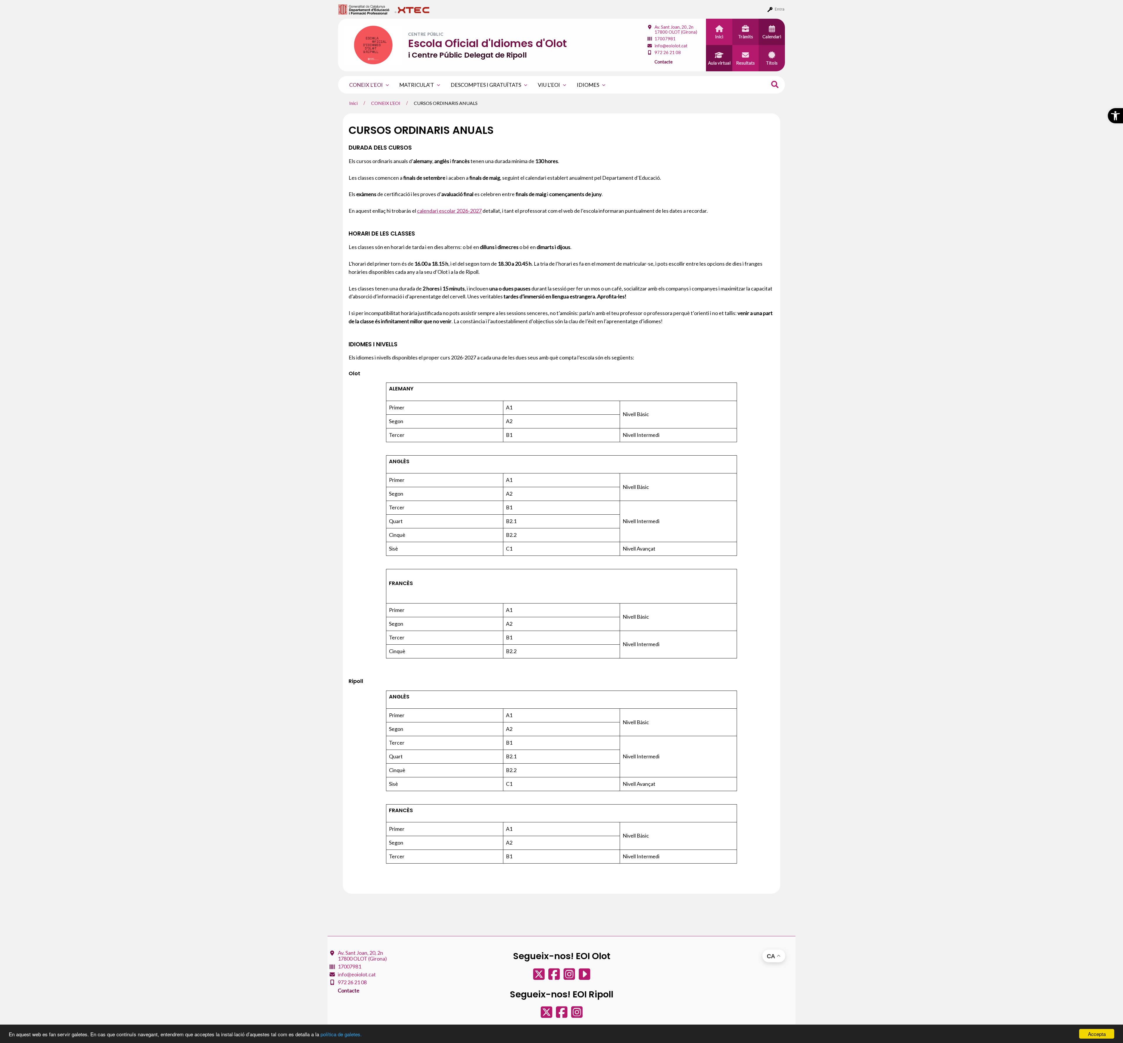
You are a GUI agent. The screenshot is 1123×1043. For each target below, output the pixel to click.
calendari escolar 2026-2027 (449, 210)
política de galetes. (341, 1034)
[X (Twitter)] (539, 977)
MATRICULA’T (416, 85)
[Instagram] (569, 977)
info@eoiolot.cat (671, 45)
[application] (386, 85)
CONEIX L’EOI (366, 85)
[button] (1115, 115)
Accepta (1097, 1033)
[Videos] (584, 977)
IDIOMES (588, 85)
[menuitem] (364, 9)
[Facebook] (554, 977)
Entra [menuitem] (779, 9)
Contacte (663, 61)
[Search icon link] (775, 85)
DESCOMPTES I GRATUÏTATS (486, 85)
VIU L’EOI (549, 85)
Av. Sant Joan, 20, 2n (675, 29)
